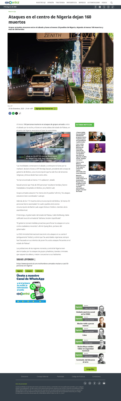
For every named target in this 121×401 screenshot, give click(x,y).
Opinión (50, 3)
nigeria (19, 271)
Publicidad (60, 376)
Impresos (82, 3)
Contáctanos (96, 376)
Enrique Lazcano (89, 331)
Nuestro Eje (12, 11)
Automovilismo (94, 3)
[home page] (12, 2)
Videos (104, 3)
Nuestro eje (41, 3)
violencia (39, 271)
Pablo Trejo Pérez (90, 308)
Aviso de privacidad (21, 384)
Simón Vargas (88, 343)
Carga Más (90, 369)
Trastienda (60, 3)
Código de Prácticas (78, 376)
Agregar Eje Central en (44, 109)
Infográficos (72, 3)
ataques (29, 271)
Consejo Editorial (42, 376)
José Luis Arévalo (89, 320)
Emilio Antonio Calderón (89, 357)
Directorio (24, 376)
